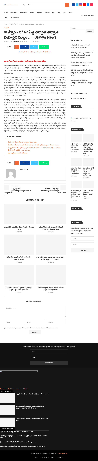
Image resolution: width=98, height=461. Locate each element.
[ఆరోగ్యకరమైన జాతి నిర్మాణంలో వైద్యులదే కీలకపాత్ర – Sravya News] (51, 214)
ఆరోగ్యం (6, 18)
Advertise (60, 457)
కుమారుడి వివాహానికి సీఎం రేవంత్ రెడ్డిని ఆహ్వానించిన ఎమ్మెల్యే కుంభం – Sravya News (82, 72)
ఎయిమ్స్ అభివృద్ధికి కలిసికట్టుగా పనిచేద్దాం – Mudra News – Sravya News (81, 82)
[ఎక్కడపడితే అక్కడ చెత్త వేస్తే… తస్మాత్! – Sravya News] (19, 214)
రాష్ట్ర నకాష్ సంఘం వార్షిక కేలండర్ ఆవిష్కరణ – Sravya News (76, 146)
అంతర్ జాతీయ (23, 12)
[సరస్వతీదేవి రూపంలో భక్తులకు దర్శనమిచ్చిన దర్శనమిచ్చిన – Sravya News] (19, 275)
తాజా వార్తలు (14, 12)
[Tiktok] (91, 4)
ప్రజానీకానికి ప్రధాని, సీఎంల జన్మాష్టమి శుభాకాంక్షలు (22, 142)
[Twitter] (77, 4)
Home (6, 12)
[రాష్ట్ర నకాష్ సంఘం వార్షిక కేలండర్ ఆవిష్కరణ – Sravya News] (76, 138)
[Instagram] (80, 4)
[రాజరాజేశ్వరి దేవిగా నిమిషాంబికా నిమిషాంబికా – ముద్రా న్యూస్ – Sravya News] (51, 245)
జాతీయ (32, 12)
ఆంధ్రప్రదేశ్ (39, 12)
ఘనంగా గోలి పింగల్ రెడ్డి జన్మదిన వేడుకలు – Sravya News (88, 193)
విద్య (59, 12)
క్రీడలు (64, 12)
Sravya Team (15, 41)
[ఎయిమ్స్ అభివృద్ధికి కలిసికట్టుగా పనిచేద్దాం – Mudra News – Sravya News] (76, 184)
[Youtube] (84, 4)
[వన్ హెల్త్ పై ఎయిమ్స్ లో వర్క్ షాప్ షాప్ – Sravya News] (19, 245)
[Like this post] (17, 47)
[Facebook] (73, 4)
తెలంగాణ (47, 12)
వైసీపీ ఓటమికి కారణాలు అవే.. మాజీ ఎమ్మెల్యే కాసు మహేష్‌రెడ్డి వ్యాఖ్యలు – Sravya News (33, 145)
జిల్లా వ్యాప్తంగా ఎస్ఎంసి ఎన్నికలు (17, 153)
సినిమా (70, 12)
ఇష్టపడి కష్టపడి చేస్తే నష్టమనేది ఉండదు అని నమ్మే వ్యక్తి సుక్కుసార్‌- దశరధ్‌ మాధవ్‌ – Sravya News (82, 55)
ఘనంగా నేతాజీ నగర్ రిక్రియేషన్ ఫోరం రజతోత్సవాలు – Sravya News (76, 170)
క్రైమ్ (53, 12)
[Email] (88, 4)
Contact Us (15, 18)
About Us (44, 457)
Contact (52, 457)
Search (67, 5)
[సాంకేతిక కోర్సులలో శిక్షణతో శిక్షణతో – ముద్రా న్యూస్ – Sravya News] (51, 275)
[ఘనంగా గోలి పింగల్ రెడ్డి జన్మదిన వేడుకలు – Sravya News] (88, 184)
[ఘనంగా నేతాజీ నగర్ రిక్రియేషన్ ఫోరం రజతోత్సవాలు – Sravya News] (76, 162)
